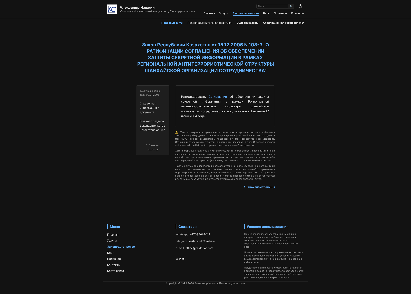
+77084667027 (200, 234)
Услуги (223, 13)
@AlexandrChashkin (202, 241)
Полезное (280, 13)
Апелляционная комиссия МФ (283, 22)
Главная (209, 13)
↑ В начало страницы (259, 187)
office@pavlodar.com (199, 248)
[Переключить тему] (300, 6)
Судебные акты (247, 22)
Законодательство (246, 13)
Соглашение (218, 97)
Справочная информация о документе (149, 108)
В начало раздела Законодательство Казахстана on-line (152, 125)
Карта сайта (115, 270)
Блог (266, 13)
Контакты (297, 13)
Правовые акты (172, 22)
